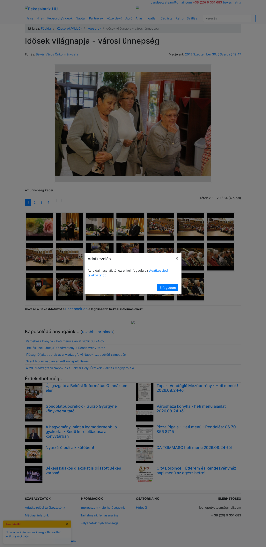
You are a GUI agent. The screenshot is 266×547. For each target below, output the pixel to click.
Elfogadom (168, 288)
